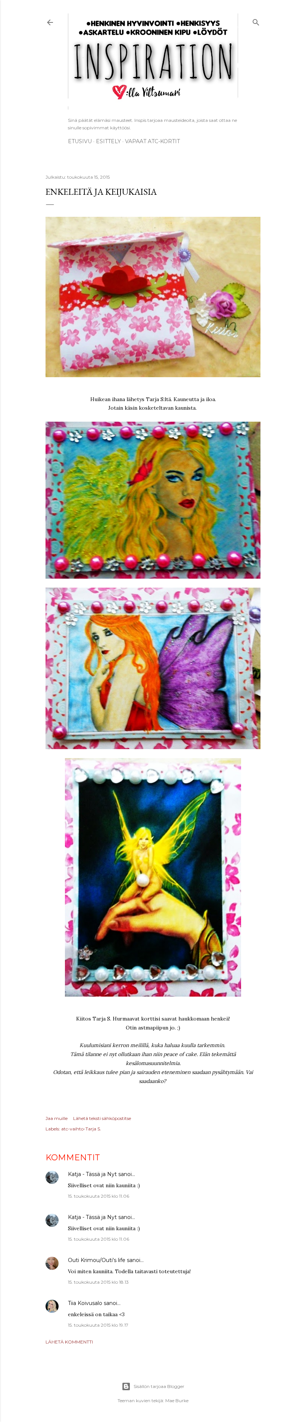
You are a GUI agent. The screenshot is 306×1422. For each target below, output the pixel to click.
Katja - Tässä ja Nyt (92, 1174)
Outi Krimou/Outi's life (96, 1260)
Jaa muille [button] (57, 1118)
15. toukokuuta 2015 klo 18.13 (98, 1282)
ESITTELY (108, 141)
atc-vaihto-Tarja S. (81, 1129)
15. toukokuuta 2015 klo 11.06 (98, 1196)
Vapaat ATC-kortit (152, 141)
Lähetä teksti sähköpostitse (102, 1118)
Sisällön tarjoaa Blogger (159, 1386)
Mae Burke (176, 1400)
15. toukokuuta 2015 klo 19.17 (98, 1325)
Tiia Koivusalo (85, 1303)
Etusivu (80, 141)
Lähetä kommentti (69, 1342)
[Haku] (256, 21)
